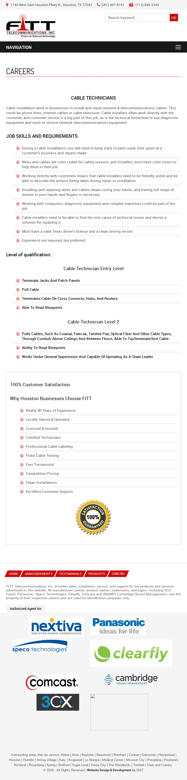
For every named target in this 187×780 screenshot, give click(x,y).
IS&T (140, 770)
